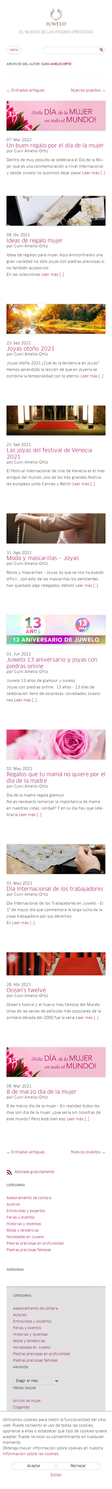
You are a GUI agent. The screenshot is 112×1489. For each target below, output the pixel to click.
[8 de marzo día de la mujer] (56, 1082)
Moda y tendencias (23, 1230)
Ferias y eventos (21, 1217)
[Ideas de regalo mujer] (56, 231)
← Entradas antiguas (26, 90)
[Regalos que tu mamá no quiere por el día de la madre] (56, 765)
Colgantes (21, 1407)
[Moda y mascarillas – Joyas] (56, 549)
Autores (13, 1204)
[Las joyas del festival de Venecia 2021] (56, 441)
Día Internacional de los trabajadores (55, 889)
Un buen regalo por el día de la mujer (55, 145)
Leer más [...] (93, 173)
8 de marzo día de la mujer (42, 1092)
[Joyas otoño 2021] (56, 339)
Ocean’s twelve (26, 990)
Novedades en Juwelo (25, 1237)
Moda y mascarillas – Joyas (43, 558)
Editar (56, 1475)
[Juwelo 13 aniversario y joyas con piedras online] (56, 650)
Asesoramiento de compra (29, 1198)
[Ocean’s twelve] (56, 981)
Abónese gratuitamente (34, 1172)
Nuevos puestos (88, 90)
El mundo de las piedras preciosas (56, 18)
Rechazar (78, 1466)
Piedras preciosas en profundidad (35, 1243)
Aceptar (34, 1466)
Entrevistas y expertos (26, 1211)
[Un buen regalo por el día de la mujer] (56, 136)
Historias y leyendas (24, 1224)
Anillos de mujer (27, 1401)
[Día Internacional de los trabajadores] (56, 879)
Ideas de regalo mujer (35, 241)
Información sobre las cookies (31, 1454)
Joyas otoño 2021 (31, 349)
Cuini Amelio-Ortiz (56, 64)
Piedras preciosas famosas (29, 1250)
